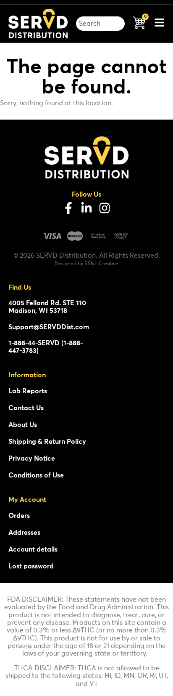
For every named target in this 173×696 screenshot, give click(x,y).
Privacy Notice (31, 458)
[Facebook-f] (68, 208)
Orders (19, 515)
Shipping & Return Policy (47, 441)
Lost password (31, 566)
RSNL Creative (101, 264)
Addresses (24, 532)
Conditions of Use (36, 475)
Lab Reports (27, 391)
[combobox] (100, 23)
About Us (22, 424)
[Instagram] (104, 208)
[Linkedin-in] (86, 208)
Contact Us (26, 408)
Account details (33, 549)
